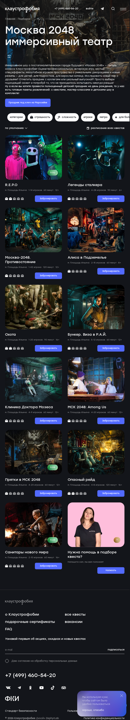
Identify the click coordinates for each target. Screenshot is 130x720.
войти (89, 9)
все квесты (75, 614)
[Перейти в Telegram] (102, 9)
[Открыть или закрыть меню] (123, 9)
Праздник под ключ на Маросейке (28, 102)
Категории (16, 117)
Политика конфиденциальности (104, 718)
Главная (10, 19)
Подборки (24, 19)
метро (103, 117)
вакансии (73, 622)
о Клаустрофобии (22, 614)
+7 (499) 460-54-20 (66, 9)
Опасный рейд (81, 480)
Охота (10, 334)
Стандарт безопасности (21, 711)
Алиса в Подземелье (87, 257)
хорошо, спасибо (93, 710)
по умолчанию (14, 128)
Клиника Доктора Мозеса (29, 407)
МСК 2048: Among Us (87, 407)
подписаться (116, 650)
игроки (88, 117)
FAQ (8, 629)
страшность (42, 117)
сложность (69, 117)
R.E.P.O (11, 185)
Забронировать (48, 198)
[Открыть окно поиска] (113, 9)
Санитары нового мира (26, 552)
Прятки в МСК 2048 (22, 480)
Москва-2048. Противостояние (20, 260)
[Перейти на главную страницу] (22, 9)
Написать (111, 570)
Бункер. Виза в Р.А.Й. (87, 334)
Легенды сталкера (85, 185)
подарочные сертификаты (30, 622)
